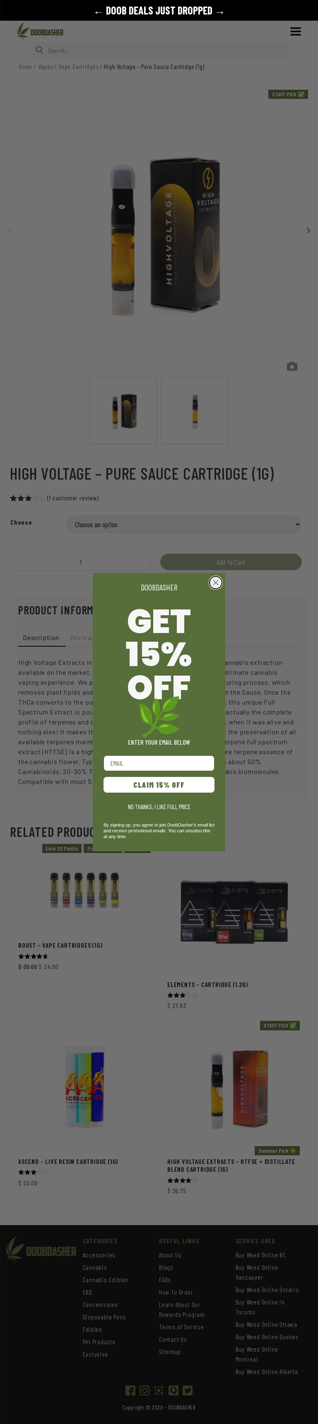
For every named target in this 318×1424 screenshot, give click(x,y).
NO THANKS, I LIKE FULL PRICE (159, 806)
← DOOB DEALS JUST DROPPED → (159, 10)
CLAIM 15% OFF (159, 784)
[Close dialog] (216, 582)
